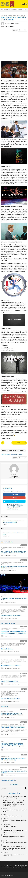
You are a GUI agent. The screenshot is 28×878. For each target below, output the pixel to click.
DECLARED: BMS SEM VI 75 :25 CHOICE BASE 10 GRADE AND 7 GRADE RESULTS (13, 726)
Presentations (12, 450)
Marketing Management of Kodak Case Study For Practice (15, 821)
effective (15, 562)
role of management (17, 661)
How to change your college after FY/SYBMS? (15, 842)
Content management (5, 610)
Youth (22, 15)
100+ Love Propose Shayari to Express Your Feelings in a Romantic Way (14, 797)
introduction (4, 645)
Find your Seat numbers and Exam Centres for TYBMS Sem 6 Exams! (15, 854)
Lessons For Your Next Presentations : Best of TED (14, 599)
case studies (9, 609)
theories (7, 612)
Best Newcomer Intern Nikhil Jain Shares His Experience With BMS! (13, 521)
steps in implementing (5, 662)
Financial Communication (10, 699)
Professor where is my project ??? (11, 615)
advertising (8, 692)
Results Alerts (11, 724)
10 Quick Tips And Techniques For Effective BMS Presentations (14, 567)
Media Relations (11, 645)
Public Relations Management (19, 643)
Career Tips (15, 628)
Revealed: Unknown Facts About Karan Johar (13, 533)
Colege (19, 609)
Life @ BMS (16, 15)
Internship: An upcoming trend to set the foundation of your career (13, 632)
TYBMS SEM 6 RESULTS (9, 826)
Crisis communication (13, 676)
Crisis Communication (9, 681)
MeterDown (6, 756)
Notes (2, 741)
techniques (3, 563)
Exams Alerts (4, 724)
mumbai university (9, 611)
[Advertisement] (14, 47)
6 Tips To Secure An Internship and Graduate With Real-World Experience (12, 714)
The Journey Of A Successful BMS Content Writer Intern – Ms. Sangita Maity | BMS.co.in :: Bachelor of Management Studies (15, 507)
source (24, 661)
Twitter (15, 501)
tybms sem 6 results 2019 (16, 769)
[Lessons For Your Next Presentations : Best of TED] (14, 583)
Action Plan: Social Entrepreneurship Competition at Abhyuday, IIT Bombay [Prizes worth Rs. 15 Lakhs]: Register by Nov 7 (12, 745)
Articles (4, 15)
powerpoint (15, 547)
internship (3, 629)
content (24, 609)
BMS (11, 547)
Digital (22, 610)
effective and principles (14, 644)
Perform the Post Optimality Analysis (12, 816)
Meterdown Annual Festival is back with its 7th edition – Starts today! (13, 759)
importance (22, 644)
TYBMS (7, 644)
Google (15, 497)
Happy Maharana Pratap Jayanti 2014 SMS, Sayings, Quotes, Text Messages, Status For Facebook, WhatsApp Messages (14, 848)
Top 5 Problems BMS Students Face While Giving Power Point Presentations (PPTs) (13, 552)
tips (7, 563)
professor (22, 611)
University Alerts (18, 724)
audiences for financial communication (9, 693)
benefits (11, 660)
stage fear (21, 450)
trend (7, 629)
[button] (22, 4)
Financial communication (6, 694)
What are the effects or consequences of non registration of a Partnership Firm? (15, 831)
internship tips (10, 711)
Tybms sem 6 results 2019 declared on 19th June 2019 (14, 771)
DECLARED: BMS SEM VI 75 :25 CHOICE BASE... (20, 866)
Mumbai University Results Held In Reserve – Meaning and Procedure (14, 837)
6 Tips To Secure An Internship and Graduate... (7, 866)
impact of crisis (22, 676)
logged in (12, 491)
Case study (15, 609)
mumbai (2, 611)
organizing (10, 661)
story (24, 724)
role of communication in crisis (8, 677)
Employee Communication (18, 660)
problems (3, 548)
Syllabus (3, 644)
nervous (4, 450)
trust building (18, 677)
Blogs (10, 15)
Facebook (15, 494)
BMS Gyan (11, 628)
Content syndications (16, 610)
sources (17, 645)
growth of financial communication (9, 695)
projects (3, 612)
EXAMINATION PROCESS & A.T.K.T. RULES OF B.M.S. (15, 810)
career (22, 628)
